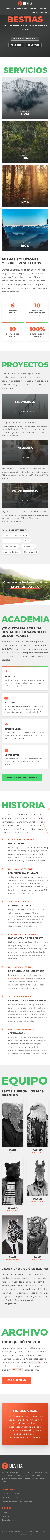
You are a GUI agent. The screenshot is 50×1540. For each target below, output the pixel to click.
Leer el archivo (16, 1380)
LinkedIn (18, 45)
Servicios (10, 8)
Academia (33, 8)
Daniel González (25, 1534)
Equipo (35, 13)
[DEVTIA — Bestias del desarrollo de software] (25, 3)
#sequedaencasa (16, 978)
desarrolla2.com (9, 1520)
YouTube (35, 45)
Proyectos (22, 8)
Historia (44, 8)
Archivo (44, 13)
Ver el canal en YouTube (21, 777)
